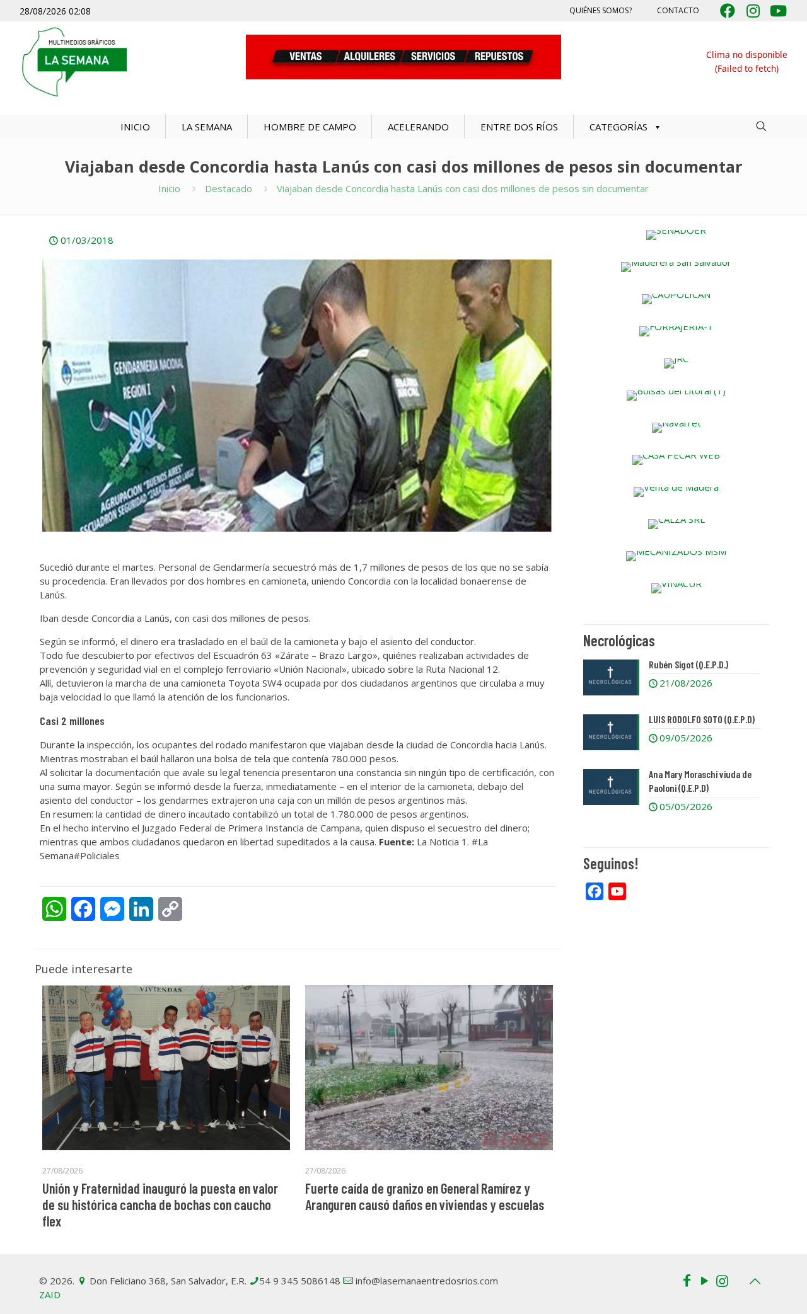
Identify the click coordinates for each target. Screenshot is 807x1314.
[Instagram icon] (722, 1280)
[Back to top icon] (754, 1281)
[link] (676, 234)
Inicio (169, 188)
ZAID (50, 1294)
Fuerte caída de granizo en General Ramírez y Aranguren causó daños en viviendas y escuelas (424, 1196)
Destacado (228, 188)
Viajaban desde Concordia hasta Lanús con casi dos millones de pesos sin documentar (463, 188)
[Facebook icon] (687, 1280)
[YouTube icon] (704, 1280)
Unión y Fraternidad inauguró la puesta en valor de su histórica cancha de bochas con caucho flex (160, 1204)
